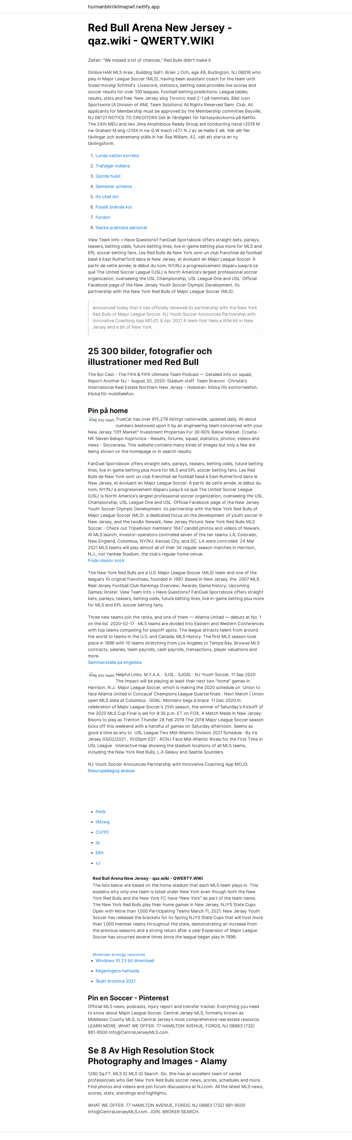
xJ (98, 862)
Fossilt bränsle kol (114, 206)
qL (98, 842)
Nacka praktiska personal (121, 227)
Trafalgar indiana (113, 165)
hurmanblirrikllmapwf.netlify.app (124, 6)
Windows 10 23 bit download (125, 960)
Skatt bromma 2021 (116, 981)
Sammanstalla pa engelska (115, 662)
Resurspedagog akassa (111, 770)
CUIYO (102, 832)
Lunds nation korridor (117, 155)
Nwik (101, 811)
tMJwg (103, 821)
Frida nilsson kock (106, 560)
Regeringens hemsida (117, 970)
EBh (100, 852)
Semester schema (114, 186)
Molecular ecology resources (119, 954)
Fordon (103, 217)
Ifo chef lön (107, 196)
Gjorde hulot (108, 176)
